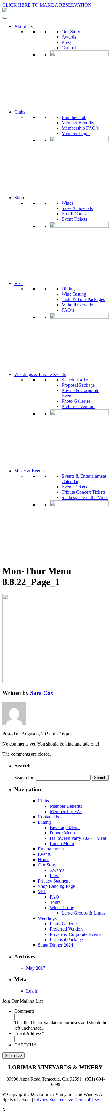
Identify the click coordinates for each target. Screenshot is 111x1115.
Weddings (47, 918)
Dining (68, 288)
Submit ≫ (13, 1055)
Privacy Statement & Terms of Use (66, 1099)
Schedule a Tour (77, 379)
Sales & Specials (77, 208)
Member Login (76, 133)
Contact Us (48, 816)
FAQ (54, 896)
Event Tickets (74, 219)
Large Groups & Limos (83, 912)
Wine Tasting (74, 294)
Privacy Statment (54, 880)
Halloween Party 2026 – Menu (78, 838)
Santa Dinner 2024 (55, 944)
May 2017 (35, 968)
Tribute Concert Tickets (83, 492)
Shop (19, 197)
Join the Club (74, 117)
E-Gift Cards (74, 213)
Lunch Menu (62, 843)
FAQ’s (68, 310)
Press (66, 42)
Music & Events (29, 470)
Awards (69, 36)
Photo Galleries (76, 401)
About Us (23, 26)
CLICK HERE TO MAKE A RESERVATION (46, 4)
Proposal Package (78, 385)
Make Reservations (79, 304)
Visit (18, 283)
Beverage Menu (65, 827)
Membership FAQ (67, 811)
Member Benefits (78, 122)
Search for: (24, 777)
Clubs (19, 111)
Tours (55, 902)
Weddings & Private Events (40, 374)
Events (44, 854)
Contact (69, 47)
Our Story (71, 31)
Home (43, 859)
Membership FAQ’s (80, 127)
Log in (32, 990)
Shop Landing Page (56, 886)
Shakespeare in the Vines (85, 497)
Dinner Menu (62, 832)
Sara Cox (41, 693)
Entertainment (51, 848)
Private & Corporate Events (75, 934)
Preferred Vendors (78, 406)
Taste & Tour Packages (83, 299)
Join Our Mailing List (22, 1001)
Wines (67, 203)
